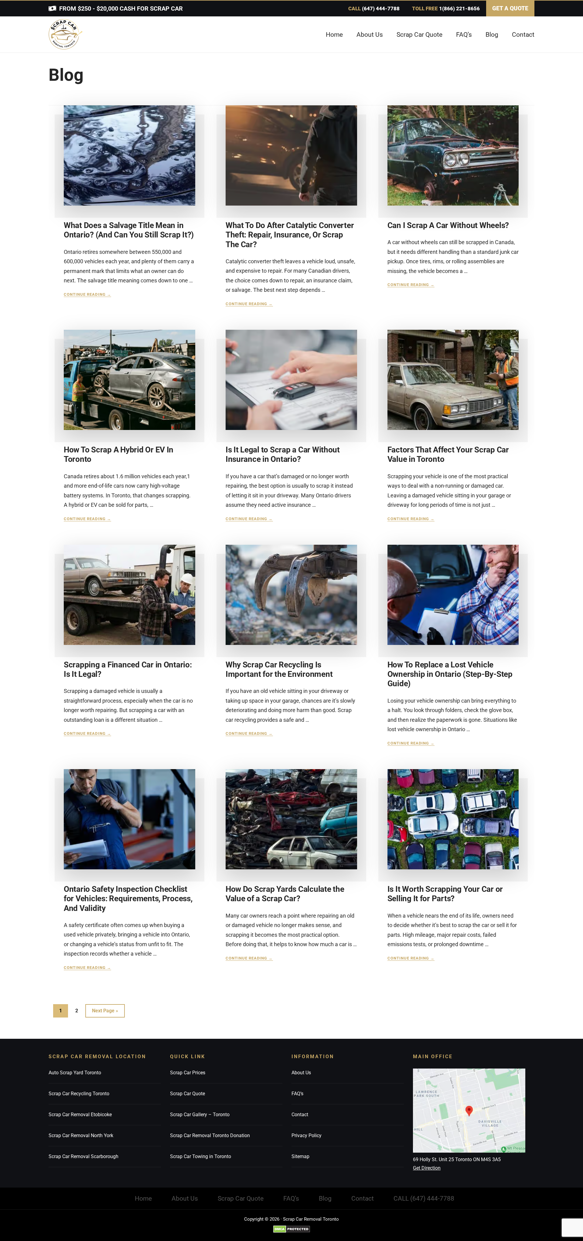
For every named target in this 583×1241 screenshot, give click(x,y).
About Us (301, 1073)
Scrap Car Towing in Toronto (200, 1156)
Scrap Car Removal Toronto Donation (210, 1135)
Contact (300, 1114)
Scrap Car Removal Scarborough (83, 1156)
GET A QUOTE (510, 8)
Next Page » (105, 1012)
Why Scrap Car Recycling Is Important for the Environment (279, 669)
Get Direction (427, 1168)
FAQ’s (297, 1093)
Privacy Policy (307, 1135)
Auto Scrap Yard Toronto (75, 1073)
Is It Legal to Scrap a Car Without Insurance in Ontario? (283, 454)
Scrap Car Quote (187, 1093)
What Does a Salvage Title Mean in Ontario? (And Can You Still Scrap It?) (129, 230)
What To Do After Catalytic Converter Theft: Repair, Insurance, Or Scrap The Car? (290, 235)
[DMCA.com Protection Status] (291, 1229)
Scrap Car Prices (187, 1073)
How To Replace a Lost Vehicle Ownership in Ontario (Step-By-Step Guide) (450, 674)
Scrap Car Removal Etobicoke (80, 1114)
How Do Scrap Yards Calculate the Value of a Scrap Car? (285, 894)
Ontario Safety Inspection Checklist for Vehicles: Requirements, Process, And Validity (128, 898)
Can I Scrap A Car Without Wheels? (448, 225)
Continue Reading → (87, 294)
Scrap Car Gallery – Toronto (200, 1114)
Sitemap (300, 1156)
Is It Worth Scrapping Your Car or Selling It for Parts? (445, 894)
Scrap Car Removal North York (81, 1135)
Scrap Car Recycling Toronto (79, 1093)
